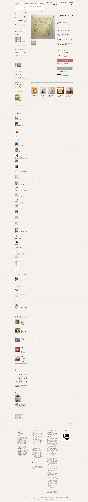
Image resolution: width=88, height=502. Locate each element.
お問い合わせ (29, 497)
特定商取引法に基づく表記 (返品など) (63, 63)
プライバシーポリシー (35, 497)
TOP (31, 11)
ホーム (19, 497)
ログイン (57, 2)
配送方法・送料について (52, 497)
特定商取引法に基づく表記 (60, 497)
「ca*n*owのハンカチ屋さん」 (39, 11)
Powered (45, 499)
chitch (46, 11)
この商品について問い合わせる (64, 68)
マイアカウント (50, 2)
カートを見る (69, 2)
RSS (66, 497)
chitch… (35, 12)
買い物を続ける (60, 72)
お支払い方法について (43, 497)
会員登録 (62, 2)
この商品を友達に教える (62, 71)
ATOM (69, 497)
